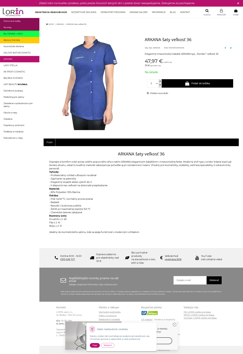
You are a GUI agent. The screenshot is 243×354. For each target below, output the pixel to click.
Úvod (51, 24)
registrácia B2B (173, 259)
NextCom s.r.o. (164, 350)
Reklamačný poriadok (109, 319)
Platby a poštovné (108, 315)
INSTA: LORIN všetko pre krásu (199, 315)
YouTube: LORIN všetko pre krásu (200, 318)
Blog (173, 12)
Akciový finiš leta (12, 40)
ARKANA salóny (139, 12)
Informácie (159, 12)
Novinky (8, 27)
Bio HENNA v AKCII (13, 33)
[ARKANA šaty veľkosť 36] (91, 83)
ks (157, 83)
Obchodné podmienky (110, 312)
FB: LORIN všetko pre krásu (197, 312)
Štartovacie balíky (12, 21)
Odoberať (214, 280)
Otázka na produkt (158, 93)
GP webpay (147, 319)
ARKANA (60, 24)
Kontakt (185, 12)
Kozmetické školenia (83, 12)
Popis (49, 142)
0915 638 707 (67, 259)
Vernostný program (113, 12)
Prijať (95, 345)
